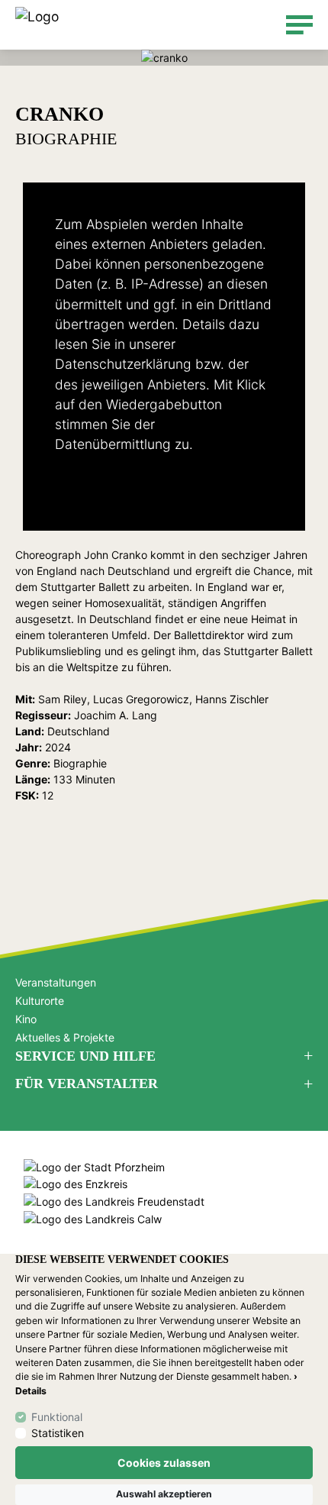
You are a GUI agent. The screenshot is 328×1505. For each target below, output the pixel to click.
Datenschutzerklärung (123, 364)
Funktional (56, 1416)
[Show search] (265, 24)
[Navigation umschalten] (299, 24)
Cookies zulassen (164, 1462)
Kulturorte (39, 1000)
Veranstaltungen (55, 982)
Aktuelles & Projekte (64, 1037)
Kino (26, 1018)
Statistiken (57, 1432)
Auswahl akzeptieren (164, 1494)
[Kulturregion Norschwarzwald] (37, 25)
